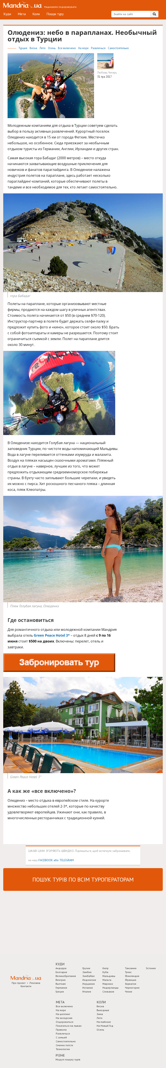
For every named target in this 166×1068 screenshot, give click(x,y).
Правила (61, 1029)
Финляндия (132, 976)
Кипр (105, 968)
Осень (52, 48)
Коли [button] (101, 1002)
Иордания (88, 983)
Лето (43, 48)
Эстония (151, 968)
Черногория (132, 987)
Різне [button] (60, 1055)
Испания (87, 987)
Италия (86, 991)
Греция (60, 991)
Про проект (19, 982)
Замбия (86, 972)
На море (83, 48)
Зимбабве (88, 976)
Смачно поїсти (64, 1045)
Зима (100, 1014)
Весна (34, 48)
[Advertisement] (35, 922)
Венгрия (60, 979)
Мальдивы (108, 976)
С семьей (61, 1037)
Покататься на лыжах (68, 1025)
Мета (22, 14)
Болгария (61, 972)
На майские (104, 1021)
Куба (105, 972)
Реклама (35, 982)
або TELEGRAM (64, 860)
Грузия (86, 968)
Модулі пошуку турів (68, 1059)
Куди (7, 14)
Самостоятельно (118, 48)
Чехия (128, 991)
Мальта (106, 979)
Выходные (103, 1010)
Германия (61, 987)
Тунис (128, 972)
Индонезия (89, 979)
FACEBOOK (45, 860)
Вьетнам (61, 983)
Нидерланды (110, 987)
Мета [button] (60, 1002)
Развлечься (98, 48)
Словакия (108, 991)
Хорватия (130, 983)
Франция (130, 979)
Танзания (130, 968)
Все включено (67, 48)
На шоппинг (63, 1014)
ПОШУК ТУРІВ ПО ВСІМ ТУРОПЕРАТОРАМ (83, 879)
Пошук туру (55, 14)
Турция (23, 48)
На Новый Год (105, 1025)
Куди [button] (60, 964)
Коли (36, 14)
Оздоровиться (64, 1021)
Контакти (26, 986)
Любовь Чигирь (107, 72)
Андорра (61, 968)
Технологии (63, 1049)
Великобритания (66, 976)
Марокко (107, 983)
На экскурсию (64, 1018)
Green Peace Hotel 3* (52, 635)
